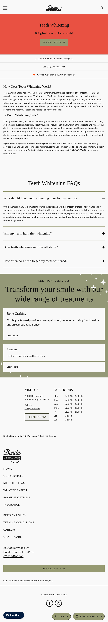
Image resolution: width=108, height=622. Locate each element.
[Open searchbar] (102, 8)
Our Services (13, 475)
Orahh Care (12, 536)
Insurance (11, 504)
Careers (9, 529)
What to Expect (15, 490)
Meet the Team (14, 483)
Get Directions (37, 417)
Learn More (12, 335)
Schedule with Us (54, 42)
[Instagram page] (58, 603)
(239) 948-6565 (57, 66)
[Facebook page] (49, 603)
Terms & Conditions (18, 522)
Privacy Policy (14, 515)
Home (7, 468)
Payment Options (16, 497)
